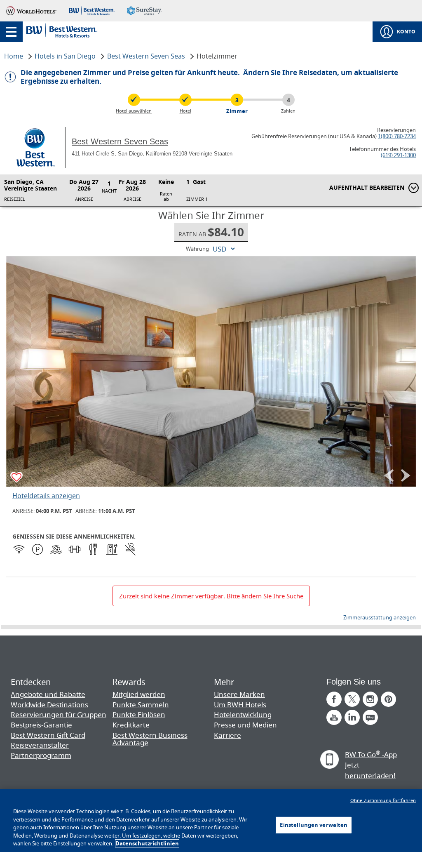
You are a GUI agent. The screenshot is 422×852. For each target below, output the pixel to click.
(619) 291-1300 (398, 155)
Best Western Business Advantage (150, 739)
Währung (197, 249)
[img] (211, 371)
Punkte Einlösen (139, 714)
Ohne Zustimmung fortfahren (383, 800)
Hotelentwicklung (243, 714)
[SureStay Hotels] (144, 10)
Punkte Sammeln (141, 704)
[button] (11, 31)
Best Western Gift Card (48, 735)
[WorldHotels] (31, 10)
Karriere (227, 735)
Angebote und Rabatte (48, 694)
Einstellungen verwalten (313, 824)
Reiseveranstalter (40, 745)
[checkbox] (16, 478)
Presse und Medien (245, 725)
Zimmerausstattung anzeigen (379, 617)
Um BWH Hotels (240, 704)
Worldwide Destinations (49, 704)
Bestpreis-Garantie (41, 725)
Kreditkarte (131, 725)
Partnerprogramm (41, 755)
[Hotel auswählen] (134, 100)
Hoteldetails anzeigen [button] (46, 495)
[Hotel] (185, 100)
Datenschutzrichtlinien (147, 843)
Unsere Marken (239, 694)
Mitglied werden (139, 694)
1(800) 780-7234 (397, 136)
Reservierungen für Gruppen (58, 714)
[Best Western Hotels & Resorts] (91, 10)
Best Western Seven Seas (120, 141)
